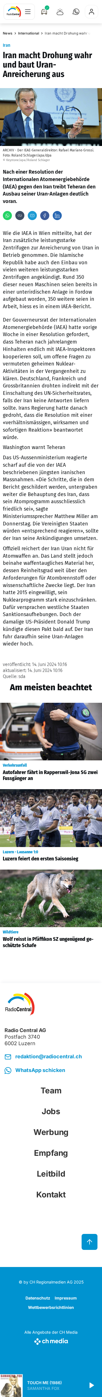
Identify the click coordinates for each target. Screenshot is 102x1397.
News (7, 33)
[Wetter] (60, 11)
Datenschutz (38, 1298)
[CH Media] (51, 1340)
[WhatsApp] (7, 215)
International (28, 33)
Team (51, 1090)
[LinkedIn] (57, 215)
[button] (76, 11)
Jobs (51, 1111)
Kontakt (50, 1194)
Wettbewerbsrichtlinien (51, 1307)
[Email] (32, 215)
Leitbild (51, 1174)
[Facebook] (44, 215)
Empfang (51, 1153)
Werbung (51, 1132)
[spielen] (91, 1385)
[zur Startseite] (14, 11)
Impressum (66, 1298)
